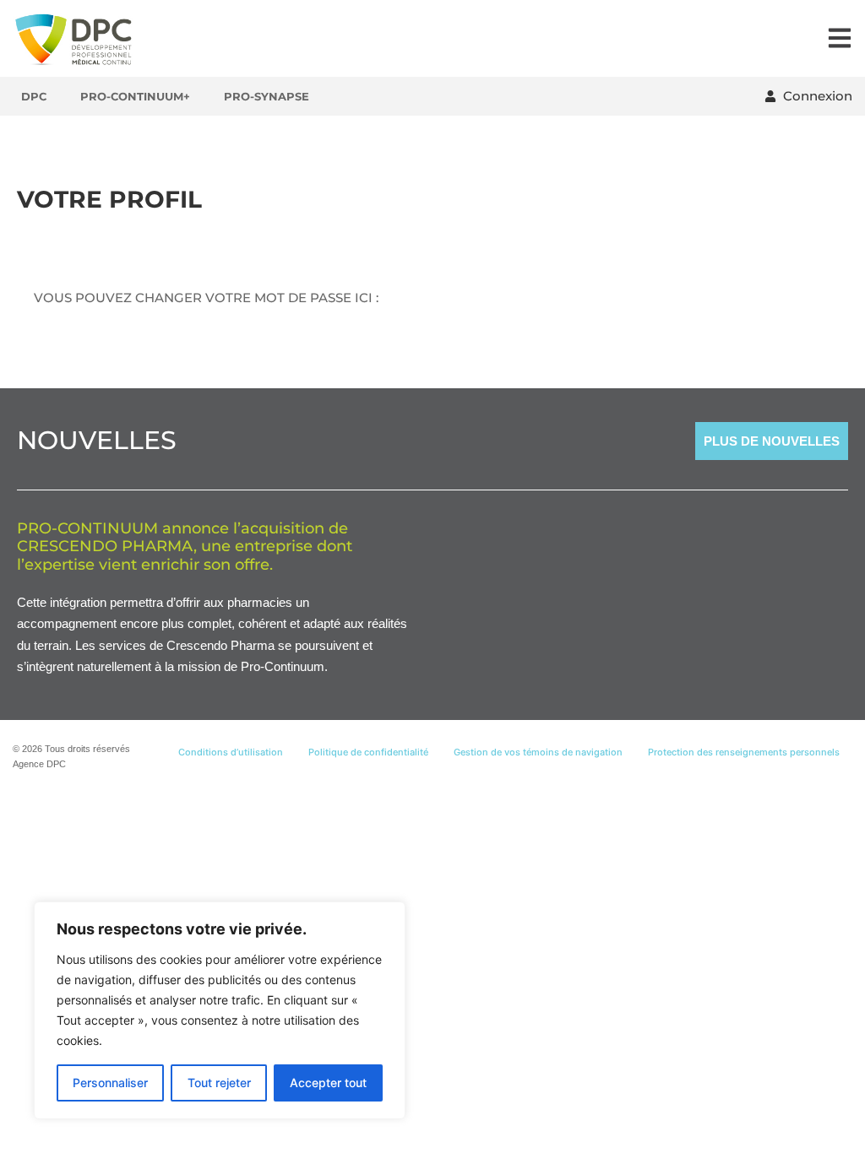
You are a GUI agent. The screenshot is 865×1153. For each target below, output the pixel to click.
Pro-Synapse (266, 96)
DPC (33, 96)
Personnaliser (110, 1082)
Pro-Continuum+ (135, 96)
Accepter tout (328, 1082)
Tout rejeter (219, 1082)
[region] (219, 1010)
